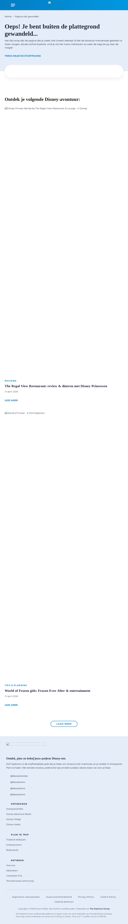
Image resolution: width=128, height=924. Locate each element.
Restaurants (12, 850)
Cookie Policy (108, 897)
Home (8, 16)
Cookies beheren (64, 901)
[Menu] (13, 5)
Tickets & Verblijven (16, 839)
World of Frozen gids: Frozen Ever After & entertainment (47, 691)
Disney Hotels (13, 824)
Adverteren (12, 870)
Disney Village (13, 819)
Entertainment (14, 845)
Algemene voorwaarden (26, 897)
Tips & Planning (16, 685)
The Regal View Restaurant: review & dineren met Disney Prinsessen (56, 386)
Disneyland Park (14, 809)
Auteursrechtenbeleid (59, 897)
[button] (64, 724)
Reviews (11, 380)
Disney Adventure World (18, 814)
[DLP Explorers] (64, 5)
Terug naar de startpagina (23, 55)
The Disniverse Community (20, 881)
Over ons (10, 865)
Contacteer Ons (14, 875)
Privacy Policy (86, 897)
